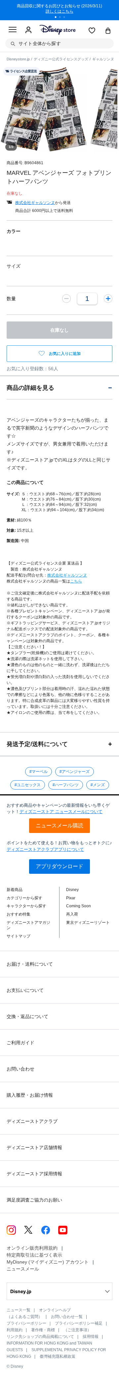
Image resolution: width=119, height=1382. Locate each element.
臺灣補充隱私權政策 (57, 1356)
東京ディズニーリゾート (88, 922)
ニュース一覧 (18, 1310)
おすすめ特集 (18, 914)
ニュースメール (23, 1269)
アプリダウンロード (59, 866)
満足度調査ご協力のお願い (34, 1200)
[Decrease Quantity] (66, 298)
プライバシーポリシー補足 (78, 1323)
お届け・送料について (30, 964)
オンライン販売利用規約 (32, 1248)
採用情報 (91, 1336)
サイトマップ (18, 936)
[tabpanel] (59, 10)
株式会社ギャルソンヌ (35, 202)
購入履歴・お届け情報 (30, 1095)
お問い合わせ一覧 (67, 1316)
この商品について (25, 482)
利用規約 (14, 1330)
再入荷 (72, 914)
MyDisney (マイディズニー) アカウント (48, 1262)
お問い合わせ (20, 1068)
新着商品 (14, 889)
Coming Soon (78, 906)
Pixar (70, 898)
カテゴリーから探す (24, 898)
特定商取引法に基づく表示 (34, 1255)
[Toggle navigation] (12, 30)
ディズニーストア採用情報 (34, 1173)
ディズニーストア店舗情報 (34, 1147)
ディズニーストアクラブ (32, 1121)
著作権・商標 (43, 1330)
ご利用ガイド (20, 1042)
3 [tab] (66, 18)
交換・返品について (27, 1016)
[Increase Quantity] (108, 298)
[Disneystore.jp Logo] (57, 29)
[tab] (59, 387)
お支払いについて (25, 990)
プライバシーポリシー (26, 1323)
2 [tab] (62, 18)
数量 (11, 298)
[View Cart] (108, 31)
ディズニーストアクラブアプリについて (45, 849)
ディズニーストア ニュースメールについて (61, 811)
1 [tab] (58, 18)
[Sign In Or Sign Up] (28, 30)
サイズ (13, 266)
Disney (72, 889)
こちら (76, 581)
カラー (13, 231)
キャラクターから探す (26, 906)
